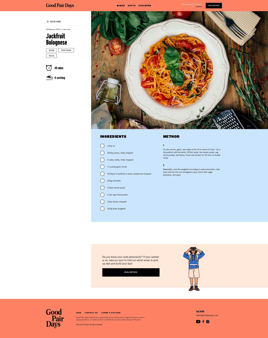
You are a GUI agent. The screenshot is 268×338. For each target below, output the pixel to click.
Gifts (132, 5)
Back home (55, 22)
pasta (51, 56)
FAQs (78, 313)
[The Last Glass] (60, 5)
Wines (121, 5)
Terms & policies (111, 313)
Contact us (91, 313)
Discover (144, 5)
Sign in (199, 6)
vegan (51, 50)
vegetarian (66, 50)
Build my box (213, 5)
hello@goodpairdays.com (207, 315)
